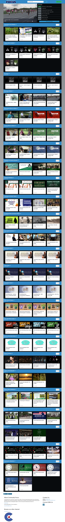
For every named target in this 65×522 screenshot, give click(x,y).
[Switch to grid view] (57, 25)
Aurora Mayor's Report (9, 125)
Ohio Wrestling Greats (9, 318)
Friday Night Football (9, 43)
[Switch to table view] (58, 25)
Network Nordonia (8, 177)
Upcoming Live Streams (9, 24)
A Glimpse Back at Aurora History (12, 213)
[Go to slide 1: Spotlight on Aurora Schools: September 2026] (27, 21)
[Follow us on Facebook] (44, 505)
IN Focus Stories (8, 90)
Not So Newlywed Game (10, 336)
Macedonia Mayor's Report (10, 108)
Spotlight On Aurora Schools (10, 160)
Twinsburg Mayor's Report (10, 142)
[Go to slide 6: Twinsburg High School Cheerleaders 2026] (32, 21)
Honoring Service (8, 409)
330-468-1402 (48, 499)
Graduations (7, 426)
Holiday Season (7, 443)
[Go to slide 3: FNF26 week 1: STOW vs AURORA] (29, 21)
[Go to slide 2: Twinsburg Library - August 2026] (28, 21)
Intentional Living (8, 248)
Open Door (6, 265)
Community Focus (7, 511)
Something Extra (8, 282)
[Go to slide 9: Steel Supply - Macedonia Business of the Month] (35, 21)
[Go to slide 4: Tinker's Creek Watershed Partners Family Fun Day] (30, 21)
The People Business (9, 230)
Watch (59, 2)
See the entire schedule (49, 21)
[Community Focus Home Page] (11, 1)
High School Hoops (8, 300)
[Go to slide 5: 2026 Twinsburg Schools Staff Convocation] (31, 21)
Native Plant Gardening (9, 389)
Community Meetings (9, 461)
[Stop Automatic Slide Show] (36, 4)
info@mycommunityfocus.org (50, 500)
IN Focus (6, 73)
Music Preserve (7, 353)
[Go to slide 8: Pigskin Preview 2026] (34, 21)
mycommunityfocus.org (7, 505)
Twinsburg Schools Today (10, 196)
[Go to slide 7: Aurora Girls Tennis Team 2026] (33, 21)
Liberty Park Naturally (9, 370)
